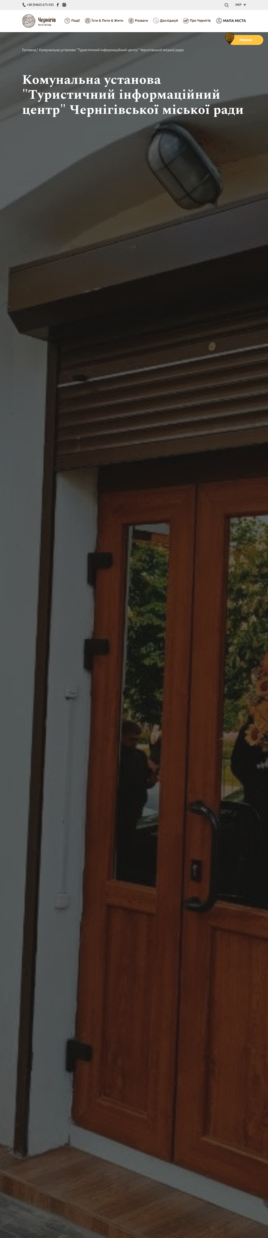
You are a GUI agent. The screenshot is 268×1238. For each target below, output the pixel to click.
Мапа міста (234, 21)
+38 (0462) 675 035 (40, 5)
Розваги (141, 20)
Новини (245, 40)
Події (75, 20)
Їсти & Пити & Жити (107, 20)
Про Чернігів (200, 20)
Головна (29, 50)
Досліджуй (169, 20)
